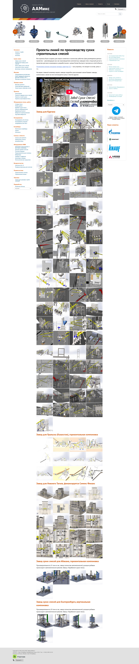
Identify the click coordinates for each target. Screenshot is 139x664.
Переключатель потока (21, 172)
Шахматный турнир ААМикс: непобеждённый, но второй (116, 95)
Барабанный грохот (20, 111)
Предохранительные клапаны (23, 153)
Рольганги (18, 132)
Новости (100, 4)
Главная (79, 4)
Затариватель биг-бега (21, 123)
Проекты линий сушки (21, 97)
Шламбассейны (19, 141)
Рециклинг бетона (20, 186)
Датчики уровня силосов (21, 149)
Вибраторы (18, 154)
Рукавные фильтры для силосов (23, 167)
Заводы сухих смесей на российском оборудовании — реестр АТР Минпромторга (116, 79)
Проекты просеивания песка (22, 98)
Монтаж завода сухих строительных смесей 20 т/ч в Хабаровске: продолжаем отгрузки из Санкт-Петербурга (116, 69)
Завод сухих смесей (20, 61)
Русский (120, 9)
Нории (17, 130)
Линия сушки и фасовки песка (23, 88)
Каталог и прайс (19, 52)
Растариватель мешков (21, 121)
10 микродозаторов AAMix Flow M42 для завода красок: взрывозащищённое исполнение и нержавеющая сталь (117, 58)
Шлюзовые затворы (20, 158)
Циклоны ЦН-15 (19, 165)
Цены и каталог (89, 4)
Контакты (116, 4)
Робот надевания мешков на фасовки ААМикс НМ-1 (22, 77)
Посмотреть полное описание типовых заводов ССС (53, 67)
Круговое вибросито (20, 114)
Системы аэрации (19, 151)
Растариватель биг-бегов (21, 120)
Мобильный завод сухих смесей (21, 63)
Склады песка (18, 104)
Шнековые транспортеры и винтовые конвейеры (22, 147)
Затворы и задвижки (20, 156)
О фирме (17, 53)
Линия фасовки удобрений (22, 86)
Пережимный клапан (20, 174)
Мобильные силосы (20, 139)
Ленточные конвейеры (21, 129)
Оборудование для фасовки (22, 74)
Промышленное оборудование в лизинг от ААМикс (116, 87)
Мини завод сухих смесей (22, 65)
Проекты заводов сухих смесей (23, 95)
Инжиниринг (18, 93)
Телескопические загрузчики (23, 160)
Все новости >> (111, 100)
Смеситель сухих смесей (21, 67)
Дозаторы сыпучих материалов (23, 69)
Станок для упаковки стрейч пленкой (22, 180)
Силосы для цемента (20, 137)
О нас (108, 4)
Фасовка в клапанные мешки (22, 79)
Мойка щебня (18, 106)
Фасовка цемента (19, 84)
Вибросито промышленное (22, 112)
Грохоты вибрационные (21, 109)
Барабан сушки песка (20, 107)
